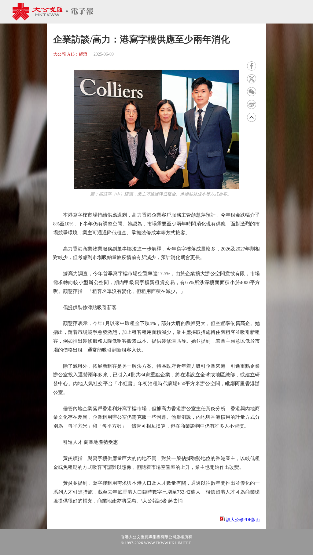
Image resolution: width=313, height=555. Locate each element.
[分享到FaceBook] (251, 66)
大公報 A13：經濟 (70, 54)
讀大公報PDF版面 (243, 519)
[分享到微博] (251, 104)
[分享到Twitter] (251, 78)
